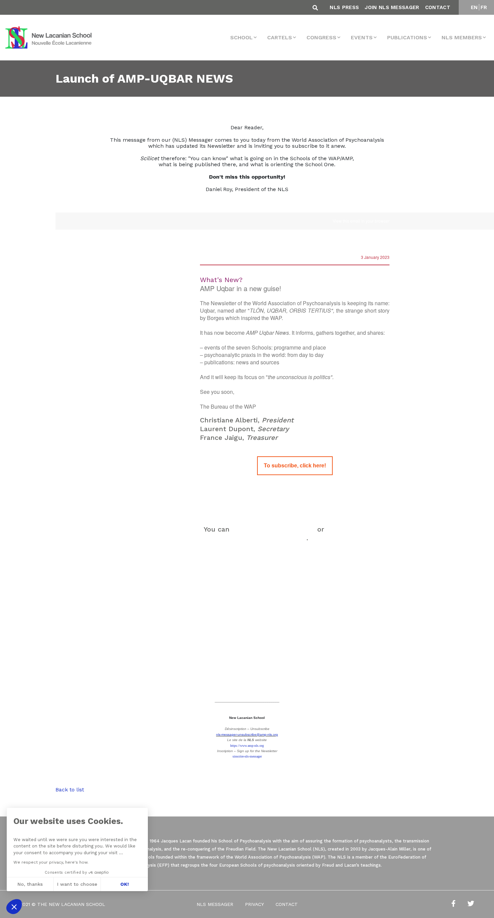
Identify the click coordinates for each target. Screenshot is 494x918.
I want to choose (77, 884)
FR (484, 7)
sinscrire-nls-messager (247, 756)
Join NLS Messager (392, 7)
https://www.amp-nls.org (247, 745)
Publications (407, 37)
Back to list (69, 789)
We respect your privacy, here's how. (50, 862)
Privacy (254, 904)
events (362, 37)
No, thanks (30, 884)
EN (474, 7)
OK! (124, 884)
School (241, 37)
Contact (437, 7)
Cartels (279, 37)
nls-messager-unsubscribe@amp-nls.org (247, 734)
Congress (321, 37)
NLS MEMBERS (462, 37)
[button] (14, 907)
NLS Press (344, 7)
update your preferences (273, 529)
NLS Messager (215, 904)
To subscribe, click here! (295, 465)
